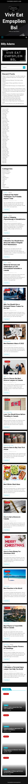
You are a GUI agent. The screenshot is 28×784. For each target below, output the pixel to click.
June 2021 (4, 159)
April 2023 (4, 133)
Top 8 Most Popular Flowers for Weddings (14, 647)
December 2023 (5, 126)
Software (4, 184)
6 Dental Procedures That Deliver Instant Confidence (13, 94)
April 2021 (4, 162)
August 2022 (4, 140)
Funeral (3, 176)
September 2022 (5, 139)
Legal (3, 181)
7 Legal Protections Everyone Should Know (11, 96)
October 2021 (5, 154)
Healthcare (4, 179)
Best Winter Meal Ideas (12, 484)
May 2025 (4, 117)
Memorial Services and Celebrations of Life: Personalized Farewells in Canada (13, 267)
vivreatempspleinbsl (16, 782)
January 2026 (5, 110)
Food (3, 174)
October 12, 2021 (13, 671)
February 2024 (5, 124)
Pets (3, 183)
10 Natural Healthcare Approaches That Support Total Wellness (13, 729)
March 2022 (4, 147)
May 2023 (4, 132)
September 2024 (5, 121)
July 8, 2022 (12, 650)
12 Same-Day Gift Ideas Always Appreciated (11, 98)
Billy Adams (6, 200)
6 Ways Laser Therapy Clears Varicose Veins (11, 99)
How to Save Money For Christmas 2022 (12, 552)
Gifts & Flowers (5, 177)
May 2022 (4, 144)
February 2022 (5, 148)
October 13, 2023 (13, 272)
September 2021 (5, 155)
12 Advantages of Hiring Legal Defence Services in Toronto (13, 771)
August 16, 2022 (13, 310)
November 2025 (5, 111)
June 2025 (4, 115)
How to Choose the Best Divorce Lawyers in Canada (13, 379)
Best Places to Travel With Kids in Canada (13, 627)
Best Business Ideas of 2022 (14, 343)
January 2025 (5, 120)
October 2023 (5, 129)
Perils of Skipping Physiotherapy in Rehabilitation (15, 218)
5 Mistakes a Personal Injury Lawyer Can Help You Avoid (14, 668)
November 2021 (5, 153)
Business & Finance (6, 172)
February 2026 (5, 109)
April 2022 (4, 146)
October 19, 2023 (13, 246)
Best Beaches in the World (13, 588)
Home (3, 180)
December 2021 (5, 151)
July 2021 (4, 158)
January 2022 (5, 150)
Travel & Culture (5, 187)
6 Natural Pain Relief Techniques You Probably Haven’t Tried (12, 196)
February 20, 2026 (7, 731)
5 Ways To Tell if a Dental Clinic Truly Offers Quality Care (14, 76)
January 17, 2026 (7, 774)
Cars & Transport (5, 173)
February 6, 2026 (7, 752)
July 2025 (4, 114)
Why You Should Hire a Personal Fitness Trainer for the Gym (14, 306)
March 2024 (4, 122)
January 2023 (5, 137)
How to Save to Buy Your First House (14, 448)
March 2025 (4, 118)
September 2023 (5, 131)
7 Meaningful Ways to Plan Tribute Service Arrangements (14, 89)
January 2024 (5, 125)
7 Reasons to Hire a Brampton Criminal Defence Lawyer (13, 88)
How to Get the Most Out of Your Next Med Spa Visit (13, 103)
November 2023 (5, 128)
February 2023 (5, 136)
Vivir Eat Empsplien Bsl (14, 21)
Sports (3, 185)
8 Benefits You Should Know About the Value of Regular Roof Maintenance (14, 242)
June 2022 (4, 143)
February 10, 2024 (13, 221)
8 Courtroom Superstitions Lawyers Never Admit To (12, 95)
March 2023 (4, 135)
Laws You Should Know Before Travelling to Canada (14, 415)
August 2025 (4, 113)
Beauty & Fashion (6, 170)
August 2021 (4, 157)
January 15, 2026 (13, 200)
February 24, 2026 (7, 710)
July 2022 (4, 142)
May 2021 (4, 161)
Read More (6, 209)
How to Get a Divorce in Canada (12, 518)
